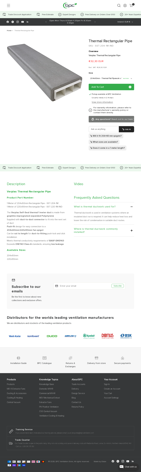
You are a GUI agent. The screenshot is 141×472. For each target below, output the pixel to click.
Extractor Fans (45, 402)
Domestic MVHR (46, 389)
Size (91, 73)
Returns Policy (78, 407)
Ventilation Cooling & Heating (51, 416)
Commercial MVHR (47, 393)
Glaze (103, 461)
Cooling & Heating (15, 397)
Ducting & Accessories (16, 393)
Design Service (78, 393)
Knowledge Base (46, 384)
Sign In (107, 384)
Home (9, 31)
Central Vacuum (13, 402)
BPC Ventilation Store (64, 461)
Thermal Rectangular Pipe (24, 31)
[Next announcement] (95, 21)
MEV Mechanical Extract (49, 397)
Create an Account (112, 389)
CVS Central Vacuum (48, 411)
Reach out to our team (114, 119)
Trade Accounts (78, 384)
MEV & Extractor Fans (16, 389)
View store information (102, 102)
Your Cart (108, 393)
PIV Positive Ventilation (49, 407)
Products (10, 384)
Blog (74, 397)
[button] (9, 5)
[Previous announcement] (46, 21)
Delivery (75, 389)
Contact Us (76, 402)
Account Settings (111, 397)
